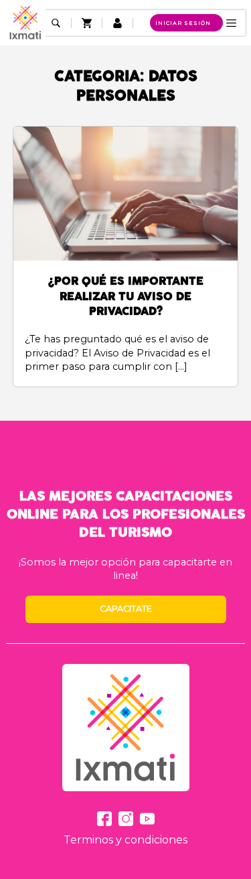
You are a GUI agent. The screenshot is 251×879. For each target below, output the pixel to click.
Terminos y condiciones (125, 839)
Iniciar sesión (183, 22)
